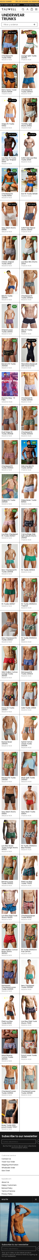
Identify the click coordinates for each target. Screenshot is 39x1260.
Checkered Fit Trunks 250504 (10, 455)
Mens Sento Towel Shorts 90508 (10, 79)
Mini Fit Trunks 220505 (10, 285)
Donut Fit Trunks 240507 (10, 697)
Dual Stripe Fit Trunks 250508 (10, 421)
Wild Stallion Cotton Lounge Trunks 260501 (10, 662)
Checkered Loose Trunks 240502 (10, 1081)
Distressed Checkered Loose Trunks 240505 (10, 976)
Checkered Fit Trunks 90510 (10, 183)
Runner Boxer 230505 (10, 732)
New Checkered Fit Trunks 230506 (10, 559)
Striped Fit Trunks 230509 (10, 489)
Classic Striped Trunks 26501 (10, 251)
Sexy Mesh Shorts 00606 (10, 217)
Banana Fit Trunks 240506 (10, 767)
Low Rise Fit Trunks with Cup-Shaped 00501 (10, 148)
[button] (23, 9)
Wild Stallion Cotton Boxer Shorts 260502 (10, 940)
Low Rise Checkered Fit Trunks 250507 (10, 524)
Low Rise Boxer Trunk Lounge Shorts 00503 (10, 836)
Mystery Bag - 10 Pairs (10, 387)
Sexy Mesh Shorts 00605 (10, 801)
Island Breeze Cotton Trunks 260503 (10, 1046)
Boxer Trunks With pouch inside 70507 (10, 1115)
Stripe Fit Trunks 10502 (10, 113)
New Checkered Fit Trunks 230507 (10, 627)
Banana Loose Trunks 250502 (10, 871)
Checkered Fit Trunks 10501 (10, 45)
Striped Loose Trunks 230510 (10, 319)
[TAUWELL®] (11, 9)
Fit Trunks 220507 (10, 593)
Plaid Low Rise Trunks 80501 (10, 1011)
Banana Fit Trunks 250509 (10, 353)
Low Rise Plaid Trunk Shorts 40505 (10, 905)
